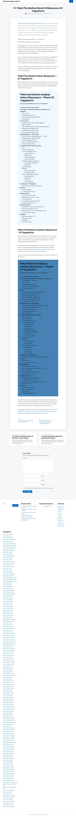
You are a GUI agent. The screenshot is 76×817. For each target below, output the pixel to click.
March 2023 (60, 518)
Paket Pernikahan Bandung (8, 537)
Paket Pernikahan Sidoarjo (8, 756)
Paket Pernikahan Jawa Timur (8, 651)
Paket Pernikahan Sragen (8, 762)
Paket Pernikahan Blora (7, 584)
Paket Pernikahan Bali (7, 535)
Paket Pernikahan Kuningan (8, 686)
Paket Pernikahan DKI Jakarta (8, 621)
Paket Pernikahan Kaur (7, 666)
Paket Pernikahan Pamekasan (8, 717)
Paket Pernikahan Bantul (7, 559)
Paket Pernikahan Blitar (7, 583)
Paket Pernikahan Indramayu (8, 635)
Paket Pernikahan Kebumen (8, 668)
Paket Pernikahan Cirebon (8, 612)
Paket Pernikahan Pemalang (8, 729)
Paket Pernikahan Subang (8, 764)
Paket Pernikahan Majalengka (8, 700)
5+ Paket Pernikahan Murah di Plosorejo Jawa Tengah (22, 437)
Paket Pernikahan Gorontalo (8, 626)
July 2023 (60, 511)
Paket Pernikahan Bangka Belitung (9, 545)
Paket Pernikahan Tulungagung (9, 801)
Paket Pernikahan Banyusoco (45, 420)
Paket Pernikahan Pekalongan (8, 727)
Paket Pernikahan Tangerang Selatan (10, 782)
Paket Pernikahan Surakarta (8, 776)
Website (42, 484)
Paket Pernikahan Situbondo (8, 758)
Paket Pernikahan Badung (8, 534)
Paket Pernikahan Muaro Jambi (9, 707)
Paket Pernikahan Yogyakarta (8, 806)
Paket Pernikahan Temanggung (9, 795)
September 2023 (61, 507)
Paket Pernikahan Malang (8, 702)
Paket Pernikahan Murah (11, 1)
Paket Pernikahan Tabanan (8, 778)
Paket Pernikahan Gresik (7, 630)
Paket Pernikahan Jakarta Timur (9, 642)
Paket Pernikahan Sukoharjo (8, 767)
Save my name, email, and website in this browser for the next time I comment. (38, 488)
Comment (25, 458)
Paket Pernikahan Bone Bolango (9, 593)
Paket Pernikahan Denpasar (8, 615)
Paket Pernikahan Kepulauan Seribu (10, 675)
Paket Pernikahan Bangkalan (8, 550)
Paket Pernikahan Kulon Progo (9, 684)
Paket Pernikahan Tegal (7, 793)
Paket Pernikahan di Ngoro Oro (40, 413)
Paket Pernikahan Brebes (8, 597)
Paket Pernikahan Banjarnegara (9, 555)
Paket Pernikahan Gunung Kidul (9, 633)
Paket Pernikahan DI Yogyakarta (24, 420)
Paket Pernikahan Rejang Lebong (9, 742)
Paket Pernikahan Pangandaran (9, 720)
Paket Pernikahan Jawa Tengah (19, 434)
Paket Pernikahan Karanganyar (9, 660)
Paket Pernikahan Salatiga (8, 746)
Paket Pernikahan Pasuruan (8, 724)
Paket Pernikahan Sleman (8, 760)
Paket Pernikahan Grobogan (8, 631)
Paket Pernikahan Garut (7, 622)
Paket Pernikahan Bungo (7, 601)
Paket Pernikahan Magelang (8, 697)
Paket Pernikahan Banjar (7, 554)
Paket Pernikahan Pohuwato (8, 731)
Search (4, 503)
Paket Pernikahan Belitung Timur (9, 573)
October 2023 (60, 506)
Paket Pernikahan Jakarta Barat (9, 637)
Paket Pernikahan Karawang (8, 664)
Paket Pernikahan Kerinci (7, 677)
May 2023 (60, 515)
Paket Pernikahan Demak (8, 613)
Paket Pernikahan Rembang (8, 744)
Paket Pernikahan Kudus (7, 682)
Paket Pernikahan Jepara (8, 657)
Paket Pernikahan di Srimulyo (30, 411)
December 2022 (61, 524)
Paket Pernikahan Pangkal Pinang (9, 722)
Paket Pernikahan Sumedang (8, 769)
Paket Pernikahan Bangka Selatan (9, 546)
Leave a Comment (47, 13)
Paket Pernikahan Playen (45, 423)
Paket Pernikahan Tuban (7, 799)
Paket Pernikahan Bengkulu (8, 575)
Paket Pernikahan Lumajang (8, 693)
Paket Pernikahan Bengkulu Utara (9, 581)
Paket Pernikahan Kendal (8, 671)
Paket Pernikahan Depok (35, 249)
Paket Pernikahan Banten (47, 434)
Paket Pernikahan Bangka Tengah (9, 548)
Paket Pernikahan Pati (7, 726)
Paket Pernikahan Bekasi (7, 570)
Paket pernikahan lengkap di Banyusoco (31, 23)
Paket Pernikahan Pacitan (8, 715)
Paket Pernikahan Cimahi (8, 610)
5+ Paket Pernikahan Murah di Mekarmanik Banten (51, 437)
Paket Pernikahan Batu (7, 568)
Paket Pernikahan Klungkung (8, 680)
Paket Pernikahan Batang (8, 564)
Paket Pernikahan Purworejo (8, 740)
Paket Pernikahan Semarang (8, 753)
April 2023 (60, 516)
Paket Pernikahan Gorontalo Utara (9, 628)
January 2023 (60, 522)
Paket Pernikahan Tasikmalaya (9, 790)
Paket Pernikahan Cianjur (8, 604)
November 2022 (61, 525)
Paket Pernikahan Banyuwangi (9, 563)
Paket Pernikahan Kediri (7, 669)
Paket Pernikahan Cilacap (8, 606)
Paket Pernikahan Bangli (7, 552)
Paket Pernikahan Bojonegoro (8, 590)
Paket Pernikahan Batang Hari (8, 566)
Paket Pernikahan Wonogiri (8, 802)
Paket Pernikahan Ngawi (7, 713)
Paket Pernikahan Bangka (8, 541)
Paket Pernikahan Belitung (8, 572)
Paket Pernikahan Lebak (7, 689)
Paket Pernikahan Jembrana (8, 655)
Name (42, 476)
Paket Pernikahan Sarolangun (8, 749)
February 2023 (60, 520)
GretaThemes (47, 814)
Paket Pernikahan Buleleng (8, 599)
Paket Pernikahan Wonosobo (8, 804)
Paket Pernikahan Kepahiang (8, 673)
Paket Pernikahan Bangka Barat (9, 543)
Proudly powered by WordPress (32, 814)
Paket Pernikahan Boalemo (8, 586)
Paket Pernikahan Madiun (8, 695)
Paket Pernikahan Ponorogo (8, 733)
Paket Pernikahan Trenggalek (8, 797)
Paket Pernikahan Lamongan (8, 688)
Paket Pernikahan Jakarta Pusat (9, 639)
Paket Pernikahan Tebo (7, 792)
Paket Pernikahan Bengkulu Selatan (10, 577)
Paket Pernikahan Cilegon (8, 608)
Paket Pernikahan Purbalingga (9, 736)
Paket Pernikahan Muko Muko (8, 709)
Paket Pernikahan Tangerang (8, 780)
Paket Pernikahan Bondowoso (8, 592)
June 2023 (60, 513)
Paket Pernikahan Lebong (8, 691)
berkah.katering (31, 13)
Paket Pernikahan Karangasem (9, 662)
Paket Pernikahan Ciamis (7, 602)
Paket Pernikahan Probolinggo (9, 735)
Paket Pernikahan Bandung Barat (9, 539)
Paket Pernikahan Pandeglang (9, 718)
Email (42, 480)
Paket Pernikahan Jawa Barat (8, 648)
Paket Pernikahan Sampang (8, 747)
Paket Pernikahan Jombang (8, 659)
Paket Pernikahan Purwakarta (8, 738)
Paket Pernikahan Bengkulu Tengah (10, 579)
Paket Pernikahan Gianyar (8, 624)
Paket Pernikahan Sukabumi (8, 765)
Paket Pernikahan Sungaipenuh (9, 773)
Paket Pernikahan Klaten (7, 678)
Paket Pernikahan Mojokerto (8, 706)
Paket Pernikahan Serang (8, 755)
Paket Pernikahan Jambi (7, 646)
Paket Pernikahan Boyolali (8, 595)
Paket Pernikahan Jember (8, 653)
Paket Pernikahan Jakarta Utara (9, 644)
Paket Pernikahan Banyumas (8, 561)
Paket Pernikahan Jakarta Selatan (9, 640)
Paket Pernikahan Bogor (49, 249)
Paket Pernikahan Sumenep (8, 771)
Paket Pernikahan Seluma (8, 751)
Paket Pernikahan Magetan (8, 698)
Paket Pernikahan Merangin (8, 704)
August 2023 (60, 509)
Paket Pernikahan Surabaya (8, 774)
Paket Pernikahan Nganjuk (8, 711)
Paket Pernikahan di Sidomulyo (45, 411)
